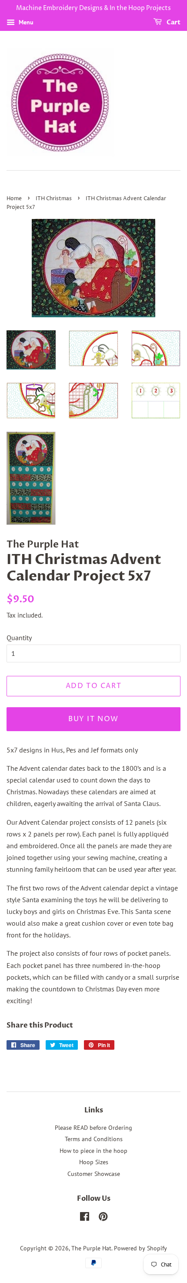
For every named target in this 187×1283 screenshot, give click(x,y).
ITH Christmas (54, 198)
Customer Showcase (93, 1174)
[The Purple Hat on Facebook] (85, 1218)
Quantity (19, 637)
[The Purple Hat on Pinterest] (103, 1218)
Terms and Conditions (94, 1139)
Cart (172, 22)
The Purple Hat (91, 1248)
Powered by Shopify (140, 1248)
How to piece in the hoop (93, 1151)
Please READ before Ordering (93, 1128)
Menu (25, 22)
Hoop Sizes (93, 1162)
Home (14, 198)
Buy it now (93, 719)
